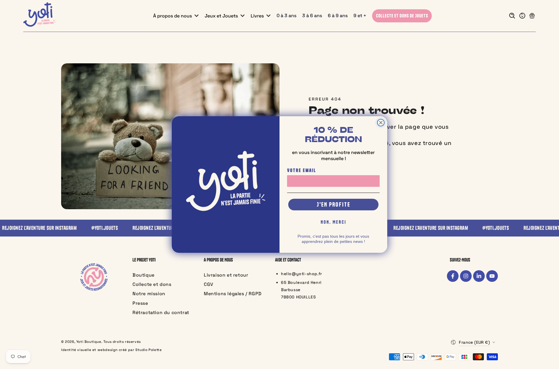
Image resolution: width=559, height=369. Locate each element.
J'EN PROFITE (333, 204)
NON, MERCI (333, 222)
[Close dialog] (380, 122)
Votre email (301, 170)
